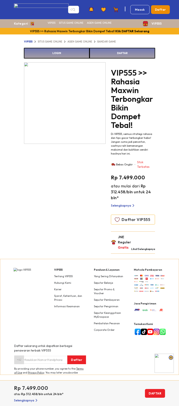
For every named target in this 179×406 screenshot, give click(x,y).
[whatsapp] (162, 332)
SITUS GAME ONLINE (71, 22)
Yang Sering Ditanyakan (108, 276)
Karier (58, 289)
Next (109, 104)
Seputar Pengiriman (106, 306)
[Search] (73, 9)
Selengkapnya (121, 205)
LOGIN (56, 53)
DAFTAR (122, 53)
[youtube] (149, 332)
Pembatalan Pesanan (107, 323)
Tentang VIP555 (63, 276)
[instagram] (155, 332)
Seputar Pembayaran (107, 299)
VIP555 (51, 22)
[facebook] (137, 332)
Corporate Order (104, 329)
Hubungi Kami (62, 282)
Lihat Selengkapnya (143, 249)
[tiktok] (143, 332)
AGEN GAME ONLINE (99, 22)
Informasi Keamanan (67, 306)
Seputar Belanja (103, 282)
